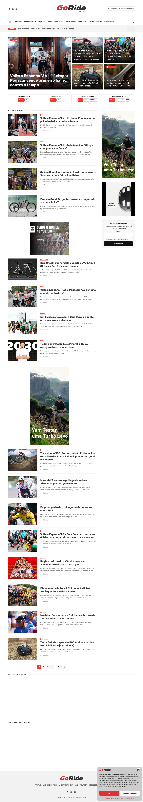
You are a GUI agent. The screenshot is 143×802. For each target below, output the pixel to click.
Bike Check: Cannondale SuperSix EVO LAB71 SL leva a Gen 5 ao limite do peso (67, 264)
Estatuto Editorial (69, 785)
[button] (138, 770)
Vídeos (99, 22)
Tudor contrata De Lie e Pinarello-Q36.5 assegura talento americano (64, 345)
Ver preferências (130, 793)
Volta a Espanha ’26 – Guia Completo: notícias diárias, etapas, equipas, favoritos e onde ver (67, 536)
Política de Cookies (110, 798)
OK (109, 793)
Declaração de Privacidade (125, 798)
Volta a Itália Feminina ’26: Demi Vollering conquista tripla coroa (45, 29)
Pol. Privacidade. (123, 239)
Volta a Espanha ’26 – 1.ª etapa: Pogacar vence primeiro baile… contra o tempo (68, 120)
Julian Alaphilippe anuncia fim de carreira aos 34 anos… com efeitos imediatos (68, 174)
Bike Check (44, 259)
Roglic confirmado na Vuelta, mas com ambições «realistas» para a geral (63, 563)
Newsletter (109, 22)
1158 (60, 667)
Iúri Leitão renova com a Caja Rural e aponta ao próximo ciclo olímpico (67, 318)
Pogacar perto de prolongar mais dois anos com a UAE (66, 509)
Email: (118, 231)
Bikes (42, 196)
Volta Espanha (30, 22)
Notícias (18, 22)
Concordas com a (117, 239)
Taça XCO (41, 22)
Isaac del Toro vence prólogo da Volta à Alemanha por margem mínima (63, 482)
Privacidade (40, 785)
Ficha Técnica (53, 785)
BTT (127, 100)
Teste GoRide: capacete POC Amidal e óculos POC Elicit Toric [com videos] (67, 644)
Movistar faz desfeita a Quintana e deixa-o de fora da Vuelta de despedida (67, 617)
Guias (50, 22)
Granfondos (71, 22)
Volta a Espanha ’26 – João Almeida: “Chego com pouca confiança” (66, 147)
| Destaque (14, 40)
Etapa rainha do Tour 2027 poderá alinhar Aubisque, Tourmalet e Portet (65, 590)
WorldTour (58, 22)
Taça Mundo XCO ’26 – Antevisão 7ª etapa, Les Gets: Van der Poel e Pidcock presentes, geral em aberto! (67, 456)
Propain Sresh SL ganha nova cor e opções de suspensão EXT (67, 201)
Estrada (12, 29)
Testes (91, 22)
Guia (27, 100)
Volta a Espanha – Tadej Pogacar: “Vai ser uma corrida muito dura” (68, 291)
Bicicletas (82, 22)
